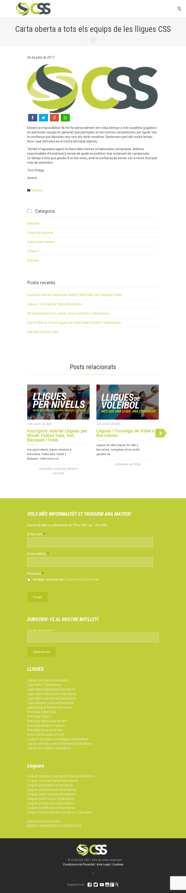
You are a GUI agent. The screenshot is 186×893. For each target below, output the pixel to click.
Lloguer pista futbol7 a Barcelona (50, 799)
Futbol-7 (33, 251)
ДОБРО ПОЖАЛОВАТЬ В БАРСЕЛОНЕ (54, 826)
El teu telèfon (38, 554)
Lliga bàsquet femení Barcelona (49, 707)
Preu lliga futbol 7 (39, 716)
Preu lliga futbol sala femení (46, 721)
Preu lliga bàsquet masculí (46, 725)
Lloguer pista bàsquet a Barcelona (51, 789)
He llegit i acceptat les (66, 579)
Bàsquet (33, 223)
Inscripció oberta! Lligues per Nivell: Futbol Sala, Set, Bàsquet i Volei (74, 295)
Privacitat (35, 573)
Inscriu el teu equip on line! (45, 734)
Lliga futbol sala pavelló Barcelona (51, 694)
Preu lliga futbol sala (41, 712)
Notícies (37, 190)
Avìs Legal (103, 864)
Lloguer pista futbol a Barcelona (50, 785)
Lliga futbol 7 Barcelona (44, 685)
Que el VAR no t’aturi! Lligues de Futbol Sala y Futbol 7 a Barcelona (74, 322)
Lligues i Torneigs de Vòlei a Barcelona (54, 304)
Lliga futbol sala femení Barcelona (51, 698)
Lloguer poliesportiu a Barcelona (50, 803)
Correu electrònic (40, 630)
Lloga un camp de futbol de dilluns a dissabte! (59, 812)
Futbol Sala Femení (40, 242)
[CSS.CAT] (33, 9)
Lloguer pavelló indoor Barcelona (50, 808)
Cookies (117, 864)
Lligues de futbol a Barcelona (47, 680)
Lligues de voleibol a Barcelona (49, 748)
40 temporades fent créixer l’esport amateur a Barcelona (68, 313)
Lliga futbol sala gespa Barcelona (51, 689)
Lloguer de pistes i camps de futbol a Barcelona (61, 776)
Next (161, 433)
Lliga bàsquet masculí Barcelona (50, 703)
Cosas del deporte (40, 232)
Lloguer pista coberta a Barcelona (51, 794)
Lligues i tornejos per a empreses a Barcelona (59, 743)
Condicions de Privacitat (79, 864)
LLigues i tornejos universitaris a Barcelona (57, 739)
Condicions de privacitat (81, 579)
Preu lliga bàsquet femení (45, 730)
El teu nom (36, 534)
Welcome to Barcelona (43, 821)
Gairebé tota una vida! (42, 332)
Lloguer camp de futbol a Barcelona (52, 780)
